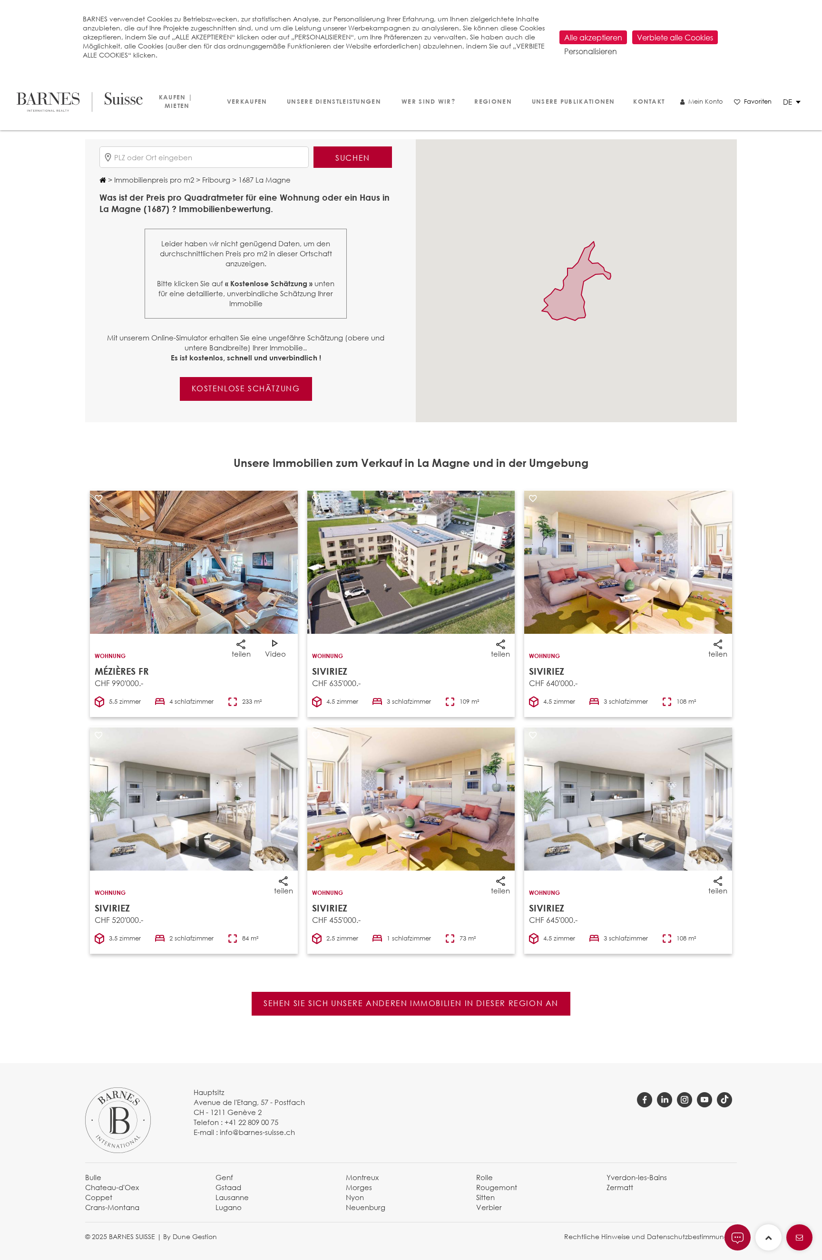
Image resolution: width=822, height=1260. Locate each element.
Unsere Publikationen (573, 101)
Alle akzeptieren (593, 37)
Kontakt (649, 101)
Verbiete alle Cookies (675, 37)
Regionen (492, 101)
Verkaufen (247, 101)
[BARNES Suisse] (78, 102)
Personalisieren (590, 51)
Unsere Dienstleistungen (333, 101)
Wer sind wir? (427, 101)
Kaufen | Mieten (176, 101)
